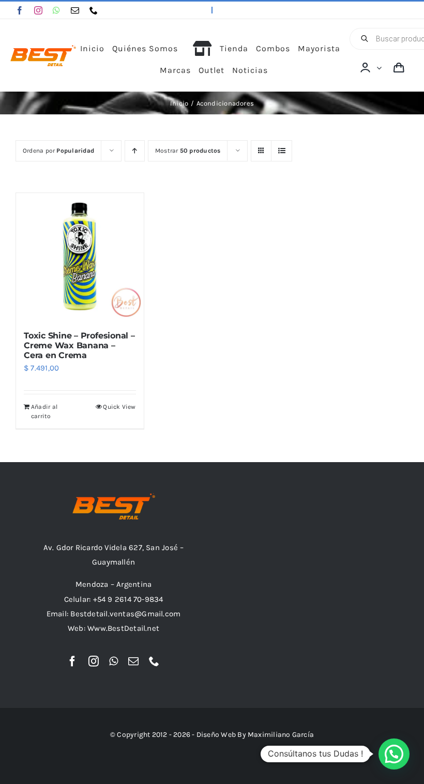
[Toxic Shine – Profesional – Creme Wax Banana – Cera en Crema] (80, 257)
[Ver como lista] (281, 151)
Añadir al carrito (44, 411)
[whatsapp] (56, 10)
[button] (394, 754)
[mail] (75, 10)
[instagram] (38, 10)
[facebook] (20, 10)
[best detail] (43, 48)
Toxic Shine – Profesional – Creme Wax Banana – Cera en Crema (79, 345)
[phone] (93, 10)
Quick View (119, 406)
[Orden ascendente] (135, 150)
